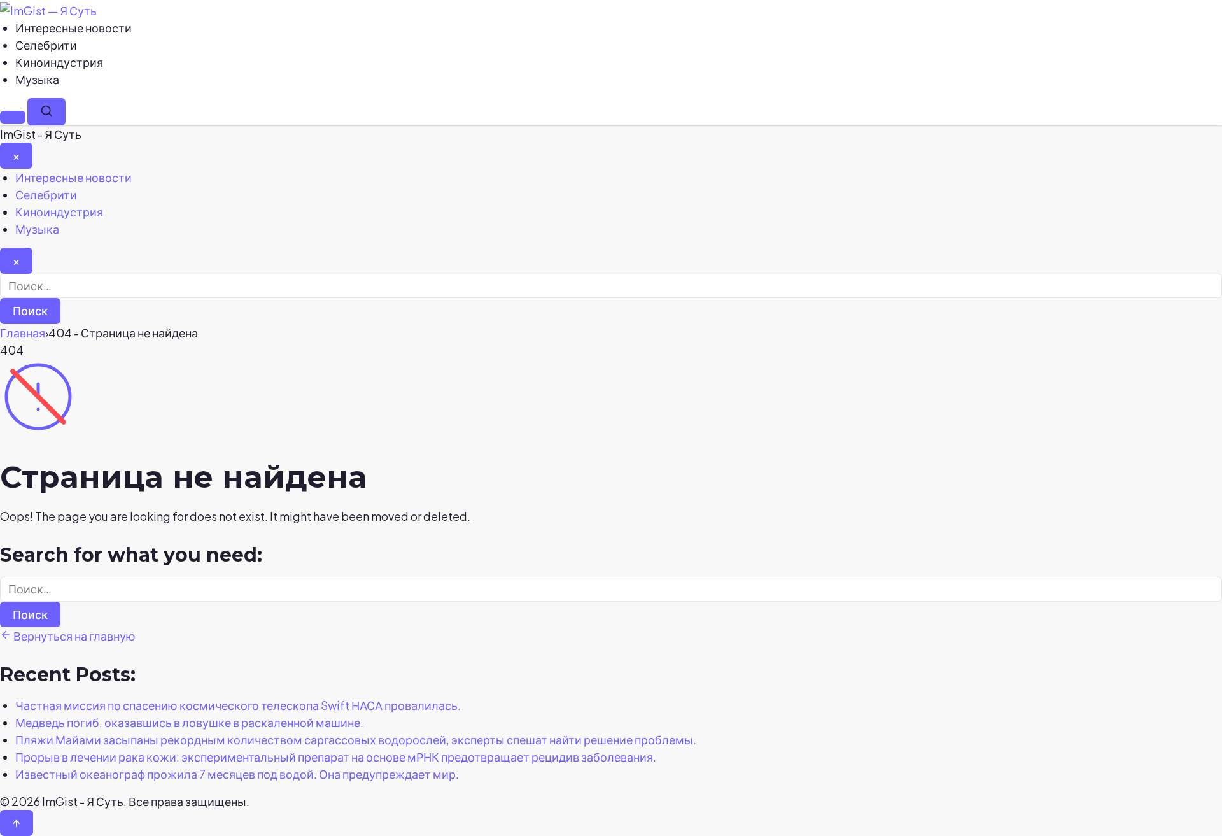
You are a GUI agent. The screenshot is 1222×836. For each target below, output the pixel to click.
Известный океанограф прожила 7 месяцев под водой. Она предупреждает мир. (237, 774)
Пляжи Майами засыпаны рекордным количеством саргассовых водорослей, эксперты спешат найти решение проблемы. (355, 739)
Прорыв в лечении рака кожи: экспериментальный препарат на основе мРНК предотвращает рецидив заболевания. (335, 756)
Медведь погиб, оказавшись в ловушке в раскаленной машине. (189, 722)
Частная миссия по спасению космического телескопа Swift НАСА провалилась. (238, 705)
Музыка (37, 79)
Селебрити (46, 45)
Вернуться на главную (73, 635)
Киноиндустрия (59, 62)
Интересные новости (73, 27)
